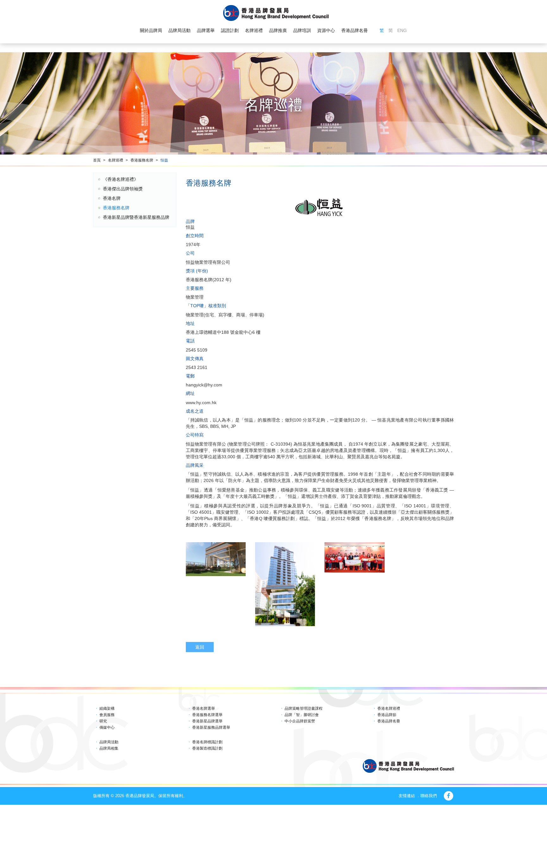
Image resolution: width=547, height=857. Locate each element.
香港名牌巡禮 (388, 708)
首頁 (97, 160)
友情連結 (407, 795)
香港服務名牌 (141, 160)
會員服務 (107, 715)
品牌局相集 (108, 748)
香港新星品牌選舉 (207, 721)
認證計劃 (230, 30)
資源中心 (326, 30)
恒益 (164, 160)
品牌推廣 (278, 30)
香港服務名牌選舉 (207, 715)
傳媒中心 (107, 727)
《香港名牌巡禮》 (120, 179)
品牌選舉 (206, 30)
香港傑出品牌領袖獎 (123, 188)
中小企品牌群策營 (300, 721)
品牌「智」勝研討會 (302, 715)
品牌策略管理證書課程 (304, 708)
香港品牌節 (386, 715)
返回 (199, 647)
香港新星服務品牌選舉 (211, 727)
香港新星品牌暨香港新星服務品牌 (136, 217)
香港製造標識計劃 (207, 748)
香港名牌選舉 (203, 708)
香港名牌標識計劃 (207, 742)
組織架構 (107, 708)
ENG (402, 30)
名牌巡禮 (254, 30)
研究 (103, 721)
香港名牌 (112, 198)
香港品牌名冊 (354, 30)
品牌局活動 (179, 30)
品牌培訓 (302, 30)
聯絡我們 (428, 795)
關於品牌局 (151, 30)
